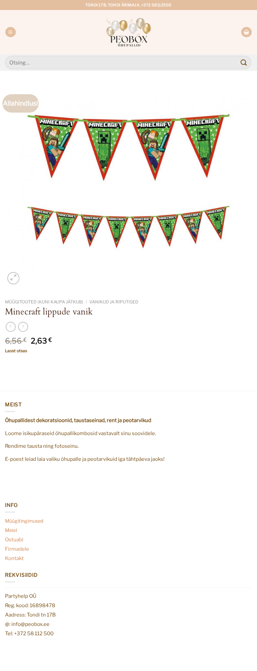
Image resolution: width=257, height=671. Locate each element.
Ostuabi (14, 539)
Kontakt (14, 558)
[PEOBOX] (129, 32)
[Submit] (244, 62)
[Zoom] (13, 278)
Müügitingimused (24, 521)
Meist (11, 530)
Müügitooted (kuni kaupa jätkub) (44, 301)
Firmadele (17, 549)
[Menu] (10, 32)
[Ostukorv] (246, 32)
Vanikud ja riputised (113, 301)
